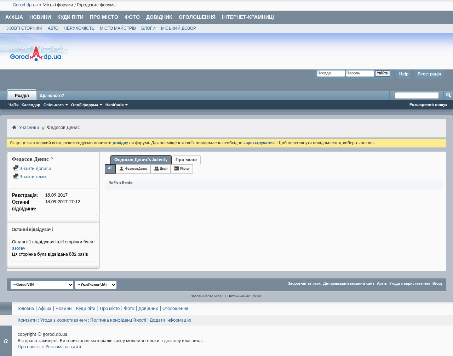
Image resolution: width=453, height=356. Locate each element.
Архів (382, 284)
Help (403, 74)
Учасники (29, 127)
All (110, 168)
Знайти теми (32, 177)
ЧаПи (13, 105)
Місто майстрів (118, 28)
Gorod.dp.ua (25, 5)
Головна (26, 308)
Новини (40, 17)
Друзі (163, 168)
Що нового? (52, 95)
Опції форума (84, 105)
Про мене (186, 160)
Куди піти (70, 17)
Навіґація (114, 105)
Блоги (148, 28)
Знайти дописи (35, 168)
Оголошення (197, 17)
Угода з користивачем (63, 320)
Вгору (437, 284)
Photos (185, 168)
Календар (31, 105)
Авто (53, 28)
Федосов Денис (136, 168)
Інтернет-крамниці (248, 17)
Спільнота (54, 105)
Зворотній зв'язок (304, 284)
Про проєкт (29, 347)
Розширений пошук (428, 104)
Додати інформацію (170, 320)
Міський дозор (178, 28)
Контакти (27, 320)
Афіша (14, 17)
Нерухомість (79, 28)
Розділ (22, 95)
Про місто (104, 17)
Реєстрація (429, 74)
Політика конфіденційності (118, 320)
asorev (18, 248)
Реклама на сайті (63, 347)
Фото (132, 17)
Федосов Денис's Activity (141, 160)
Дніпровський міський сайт (348, 284)
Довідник (159, 17)
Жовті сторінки (24, 28)
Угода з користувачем (409, 284)
